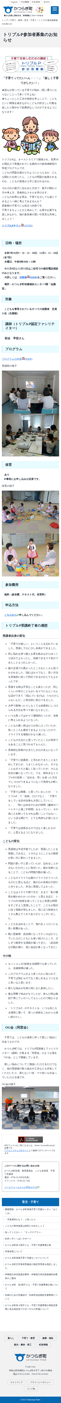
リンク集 (31, 1389)
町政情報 (43, 1345)
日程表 (28, 277)
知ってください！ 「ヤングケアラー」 (24, 1232)
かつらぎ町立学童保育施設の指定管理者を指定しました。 (31, 1266)
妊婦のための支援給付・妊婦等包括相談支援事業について (31, 1297)
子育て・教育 (16, 20)
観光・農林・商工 (23, 1345)
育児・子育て (30, 20)
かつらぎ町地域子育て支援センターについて (27, 1258)
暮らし (11, 1338)
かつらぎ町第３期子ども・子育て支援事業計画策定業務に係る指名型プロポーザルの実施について (31, 1307)
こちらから (10, 615)
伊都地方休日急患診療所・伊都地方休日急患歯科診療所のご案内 (31, 1276)
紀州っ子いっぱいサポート (18, 1238)
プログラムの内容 (17, 359)
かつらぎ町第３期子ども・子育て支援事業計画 (28, 1245)
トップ (5, 20)
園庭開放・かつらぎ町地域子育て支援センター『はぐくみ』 (31, 1211)
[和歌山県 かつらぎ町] (23, 9)
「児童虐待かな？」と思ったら (20, 1219)
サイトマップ (16, 1382)
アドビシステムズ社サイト (16, 1150)
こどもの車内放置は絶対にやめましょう (24, 1226)
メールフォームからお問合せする (20, 1187)
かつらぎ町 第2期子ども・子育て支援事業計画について (32, 1286)
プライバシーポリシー (40, 1382)
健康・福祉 (47, 1338)
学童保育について (14, 1251)
